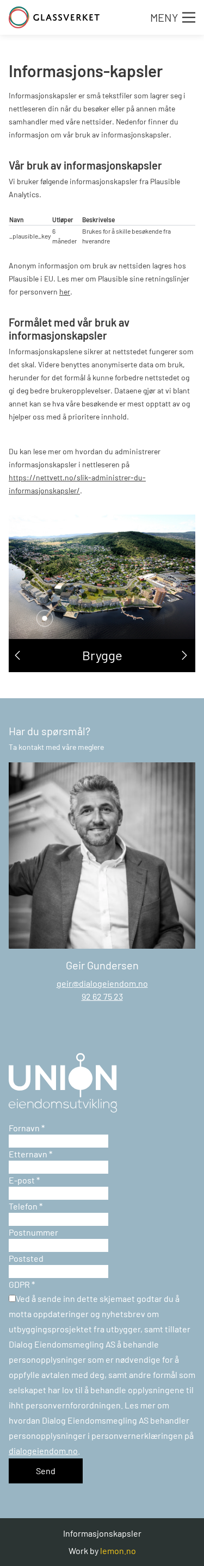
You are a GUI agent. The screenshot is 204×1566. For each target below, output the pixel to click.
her (64, 291)
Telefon (25, 1206)
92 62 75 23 (102, 996)
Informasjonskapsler (102, 1533)
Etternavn (30, 1154)
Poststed (26, 1258)
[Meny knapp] (189, 17)
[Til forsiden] (54, 17)
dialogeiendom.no (43, 1450)
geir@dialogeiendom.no (102, 983)
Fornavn (27, 1128)
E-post (24, 1180)
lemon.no (118, 1550)
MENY (164, 17)
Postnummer (33, 1232)
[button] (17, 655)
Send (45, 1470)
